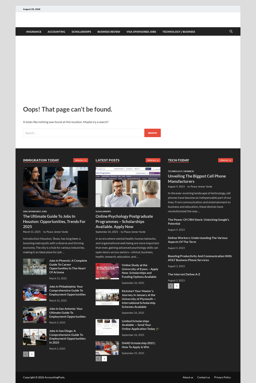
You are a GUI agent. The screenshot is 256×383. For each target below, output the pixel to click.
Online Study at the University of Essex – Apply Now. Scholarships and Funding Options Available (140, 270)
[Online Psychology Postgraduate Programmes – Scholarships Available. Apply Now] (128, 187)
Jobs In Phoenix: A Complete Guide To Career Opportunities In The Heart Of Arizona (68, 266)
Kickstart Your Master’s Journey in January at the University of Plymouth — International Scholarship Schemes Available (139, 298)
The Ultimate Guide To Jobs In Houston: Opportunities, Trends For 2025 (54, 221)
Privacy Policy (222, 377)
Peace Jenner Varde (57, 231)
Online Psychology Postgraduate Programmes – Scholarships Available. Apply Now (124, 221)
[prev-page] (25, 354)
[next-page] (31, 354)
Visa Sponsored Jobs (141, 31)
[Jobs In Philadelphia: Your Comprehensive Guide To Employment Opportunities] (34, 287)
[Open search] (231, 31)
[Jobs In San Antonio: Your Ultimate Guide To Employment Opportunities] (34, 309)
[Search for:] (92, 133)
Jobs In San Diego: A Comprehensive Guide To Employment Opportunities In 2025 (67, 336)
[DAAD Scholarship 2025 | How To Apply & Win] (107, 343)
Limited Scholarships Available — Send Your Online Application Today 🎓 (140, 325)
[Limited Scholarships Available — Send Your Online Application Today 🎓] (107, 321)
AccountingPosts (54, 377)
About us (188, 377)
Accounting (56, 31)
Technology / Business (178, 31)
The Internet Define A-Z (184, 274)
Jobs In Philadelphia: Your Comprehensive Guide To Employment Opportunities (67, 290)
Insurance (33, 31)
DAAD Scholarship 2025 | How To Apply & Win (138, 345)
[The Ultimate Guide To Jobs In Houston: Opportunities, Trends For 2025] (55, 187)
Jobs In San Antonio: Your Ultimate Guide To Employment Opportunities (67, 312)
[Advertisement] (128, 69)
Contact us (203, 377)
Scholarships (81, 31)
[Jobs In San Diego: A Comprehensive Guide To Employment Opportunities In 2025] (34, 331)
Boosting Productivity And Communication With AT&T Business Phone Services (200, 258)
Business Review (108, 31)
